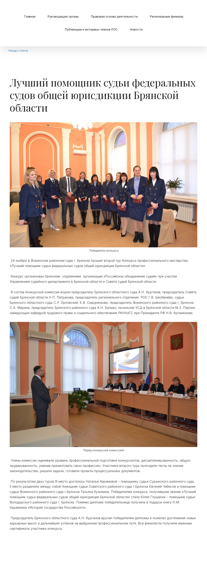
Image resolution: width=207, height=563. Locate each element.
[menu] (103, 23)
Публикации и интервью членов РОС (91, 29)
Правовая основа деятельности (114, 16)
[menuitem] (29, 16)
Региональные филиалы (166, 16)
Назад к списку (18, 50)
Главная (29, 16)
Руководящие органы (63, 16)
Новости (136, 29)
